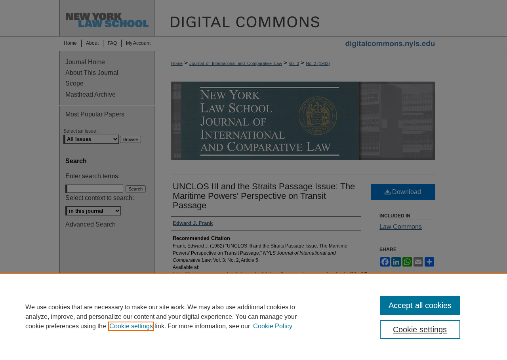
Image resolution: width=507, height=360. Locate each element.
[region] (253, 316)
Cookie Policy (272, 326)
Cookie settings (131, 326)
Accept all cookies (420, 305)
